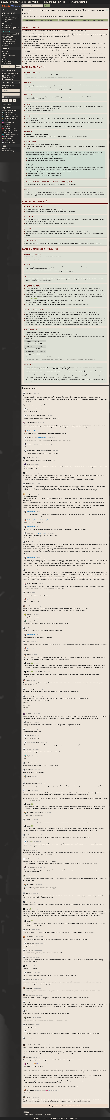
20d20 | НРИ (8, 138)
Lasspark (7, 126)
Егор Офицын (30, 943)
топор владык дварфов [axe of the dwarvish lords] (52, 294)
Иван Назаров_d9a (30, 689)
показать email (72, 1118)
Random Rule (8, 136)
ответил (35, 415)
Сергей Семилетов (31, 422)
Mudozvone (30, 437)
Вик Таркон (29, 494)
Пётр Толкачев (30, 966)
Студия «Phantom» (10, 128)
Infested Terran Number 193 (33, 1045)
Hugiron (28, 893)
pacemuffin (29, 988)
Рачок (28, 464)
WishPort (7, 124)
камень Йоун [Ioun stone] (48, 59)
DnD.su (4, 1)
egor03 (28, 957)
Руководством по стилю (66, 16)
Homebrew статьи (78, 1)
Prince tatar (30, 533)
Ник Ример (28, 483)
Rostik (27, 628)
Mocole (29, 722)
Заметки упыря (9, 122)
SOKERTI (28, 457)
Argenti (29, 1017)
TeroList (28, 790)
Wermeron (7, 120)
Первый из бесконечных (33, 450)
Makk (27, 680)
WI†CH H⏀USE (8, 140)
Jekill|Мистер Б (31, 431)
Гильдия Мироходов (11, 117)
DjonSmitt (28, 859)
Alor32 (29, 735)
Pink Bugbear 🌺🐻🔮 (32, 1064)
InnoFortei (28, 729)
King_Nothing (30, 812)
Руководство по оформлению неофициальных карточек (38, 1)
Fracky (27, 570)
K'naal (27, 592)
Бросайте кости (9, 132)
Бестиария (71, 184)
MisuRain (28, 929)
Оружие (88, 381)
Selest (28, 742)
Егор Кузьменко (30, 834)
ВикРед (28, 876)
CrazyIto (28, 819)
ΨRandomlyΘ (29, 1011)
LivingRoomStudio (10, 119)
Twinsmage (29, 902)
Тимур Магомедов (32, 867)
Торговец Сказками (10, 130)
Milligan (29, 663)
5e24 (4, 9)
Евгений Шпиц (29, 606)
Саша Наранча (29, 769)
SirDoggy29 (29, 1002)
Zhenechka (28, 473)
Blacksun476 (29, 393)
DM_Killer (29, 1031)
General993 (29, 979)
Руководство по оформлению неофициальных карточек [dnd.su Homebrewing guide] (63, 11)
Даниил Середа (31, 409)
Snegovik (29, 415)
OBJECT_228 (30, 972)
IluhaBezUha (30, 444)
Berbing (29, 841)
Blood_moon (29, 713)
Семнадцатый (31, 621)
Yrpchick (29, 654)
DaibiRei (29, 614)
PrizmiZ (28, 1097)
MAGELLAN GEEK (9, 142)
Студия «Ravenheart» (11, 134)
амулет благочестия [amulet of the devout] (44, 320)
